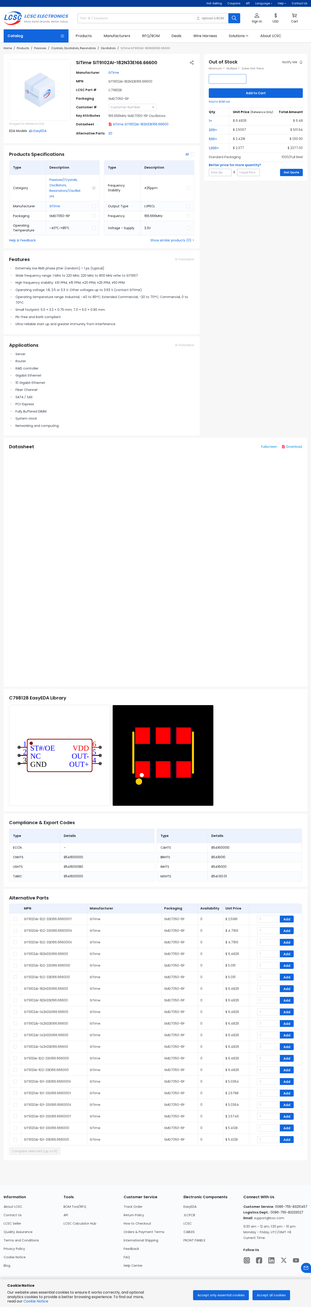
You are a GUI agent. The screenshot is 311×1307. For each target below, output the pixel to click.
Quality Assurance (18, 1232)
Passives (40, 48)
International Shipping (141, 1240)
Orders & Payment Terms (144, 1232)
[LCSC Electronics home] (36, 18)
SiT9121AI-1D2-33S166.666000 (46, 1058)
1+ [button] (210, 121)
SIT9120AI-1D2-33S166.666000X (48, 930)
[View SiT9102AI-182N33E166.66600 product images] (40, 90)
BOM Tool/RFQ (75, 1206)
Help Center (133, 1265)
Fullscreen (269, 446)
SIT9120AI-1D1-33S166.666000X (47, 1104)
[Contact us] (306, 1268)
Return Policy (134, 1215)
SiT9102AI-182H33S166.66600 (46, 988)
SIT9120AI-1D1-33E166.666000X (47, 1081)
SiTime (113, 72)
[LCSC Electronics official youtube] (296, 1260)
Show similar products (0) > (172, 240)
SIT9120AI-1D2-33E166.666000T (48, 919)
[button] (257, 18)
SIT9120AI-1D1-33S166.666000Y (47, 1093)
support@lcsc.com (269, 1218)
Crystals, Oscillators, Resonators (73, 48)
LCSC (188, 1223)
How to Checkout (137, 1223)
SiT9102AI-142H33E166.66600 (46, 1046)
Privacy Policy (14, 1248)
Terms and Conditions (21, 1240)
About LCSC (13, 1206)
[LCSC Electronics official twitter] (283, 1260)
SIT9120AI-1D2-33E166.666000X (48, 942)
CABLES (189, 1232)
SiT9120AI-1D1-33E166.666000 (46, 1139)
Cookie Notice (15, 1257)
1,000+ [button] (214, 148)
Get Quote (291, 172)
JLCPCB (189, 1215)
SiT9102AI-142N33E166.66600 (46, 1023)
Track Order (133, 1206)
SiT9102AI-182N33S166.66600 (46, 954)
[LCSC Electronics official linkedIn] (271, 1260)
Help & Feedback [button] (22, 240)
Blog (7, 1265)
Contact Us (299, 3)
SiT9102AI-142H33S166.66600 (46, 1035)
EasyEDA (190, 1206)
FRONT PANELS (194, 1240)
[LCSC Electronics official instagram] (246, 1260)
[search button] (234, 18)
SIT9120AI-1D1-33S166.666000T (47, 1116)
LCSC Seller (12, 1223)
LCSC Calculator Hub (80, 1223)
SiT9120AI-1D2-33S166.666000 (47, 965)
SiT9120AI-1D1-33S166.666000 (46, 1128)
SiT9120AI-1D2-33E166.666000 (47, 977)
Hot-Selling (214, 3)
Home (8, 48)
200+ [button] (213, 130)
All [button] (187, 154)
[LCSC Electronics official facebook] (259, 1260)
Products (23, 48)
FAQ (127, 1257)
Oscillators (108, 48)
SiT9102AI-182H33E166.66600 (46, 1000)
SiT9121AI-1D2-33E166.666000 (46, 1070)
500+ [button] (213, 139)
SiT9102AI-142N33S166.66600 (46, 1012)
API (248, 3)
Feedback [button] (131, 1248)
